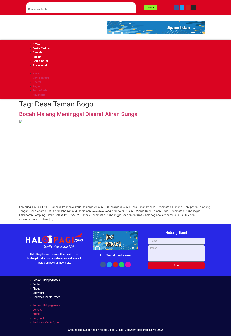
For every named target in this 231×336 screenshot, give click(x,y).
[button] (156, 27)
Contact (37, 284)
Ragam (37, 56)
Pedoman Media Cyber (46, 297)
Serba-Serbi (40, 61)
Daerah (37, 52)
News (36, 44)
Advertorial (40, 65)
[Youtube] (188, 7)
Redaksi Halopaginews (46, 280)
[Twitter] (182, 7)
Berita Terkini (41, 48)
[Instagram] (193, 7)
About (36, 288)
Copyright (38, 292)
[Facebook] (176, 7)
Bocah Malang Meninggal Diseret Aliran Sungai (79, 114)
